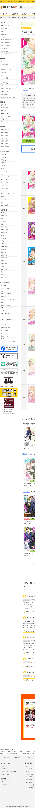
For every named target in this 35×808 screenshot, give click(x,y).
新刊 (2, 31)
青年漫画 (3, 160)
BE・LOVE (4, 285)
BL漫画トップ (4, 51)
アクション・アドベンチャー (8, 193)
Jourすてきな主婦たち (7, 319)
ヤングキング (4, 330)
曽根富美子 (4, 258)
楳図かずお (4, 227)
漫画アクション (5, 336)
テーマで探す (4, 107)
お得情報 (4, 784)
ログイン (3, 75)
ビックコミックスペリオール (8, 341)
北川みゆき (4, 241)
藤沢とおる (4, 272)
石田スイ (3, 218)
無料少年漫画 (4, 143)
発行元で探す (4, 119)
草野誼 (2, 244)
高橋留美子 (4, 263)
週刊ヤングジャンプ (6, 308)
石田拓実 (3, 221)
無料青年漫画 (4, 141)
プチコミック (4, 291)
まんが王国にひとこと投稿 (8, 97)
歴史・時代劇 (4, 188)
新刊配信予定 (4, 34)
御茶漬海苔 (4, 232)
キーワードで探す (5, 116)
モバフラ (3, 339)
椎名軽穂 (3, 249)
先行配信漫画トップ (6, 40)
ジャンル (3, 37)
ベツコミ (3, 316)
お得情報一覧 (4, 64)
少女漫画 (3, 157)
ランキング (4, 28)
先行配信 (15, 14)
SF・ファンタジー (6, 199)
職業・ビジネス (5, 182)
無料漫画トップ (5, 25)
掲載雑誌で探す (5, 113)
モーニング (4, 322)
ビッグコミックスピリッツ (8, 299)
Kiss (2, 302)
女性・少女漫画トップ (7, 42)
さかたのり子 (4, 246)
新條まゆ (3, 252)
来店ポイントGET (5, 61)
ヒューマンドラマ (5, 177)
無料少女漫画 (4, 138)
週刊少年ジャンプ (5, 296)
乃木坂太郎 (4, 266)
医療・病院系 (4, 205)
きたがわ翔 (4, 238)
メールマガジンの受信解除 (9, 771)
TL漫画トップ (4, 48)
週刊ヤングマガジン (6, 294)
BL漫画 (3, 168)
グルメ (2, 202)
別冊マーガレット (5, 313)
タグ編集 (25, 91)
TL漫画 (3, 165)
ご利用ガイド (4, 91)
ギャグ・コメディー (6, 179)
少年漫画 (3, 163)
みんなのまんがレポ (6, 122)
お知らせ (3, 86)
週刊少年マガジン (5, 305)
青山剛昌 (3, 213)
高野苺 (2, 260)
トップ (5, 14)
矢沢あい (3, 277)
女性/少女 (25, 14)
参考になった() (30, 612)
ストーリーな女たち (6, 288)
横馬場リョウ (27, 454)
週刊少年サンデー (5, 327)
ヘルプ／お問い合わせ (7, 88)
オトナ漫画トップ (5, 54)
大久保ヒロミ (4, 229)
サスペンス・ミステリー (7, 185)
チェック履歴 (4, 78)
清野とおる (4, 255)
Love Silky (26, 492)
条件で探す (4, 105)
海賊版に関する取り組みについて (9, 386)
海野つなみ (4, 224)
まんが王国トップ (6, 757)
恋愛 (2, 174)
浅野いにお (4, 215)
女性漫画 (3, 154)
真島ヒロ (3, 274)
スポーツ (3, 191)
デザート (3, 333)
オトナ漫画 (4, 171)
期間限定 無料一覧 (6, 146)
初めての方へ (4, 94)
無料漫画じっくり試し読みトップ (24, 757)
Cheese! (3, 310)
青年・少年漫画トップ (7, 45)
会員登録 (3, 72)
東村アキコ (4, 269)
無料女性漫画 (4, 135)
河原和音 (3, 235)
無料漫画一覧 (4, 132)
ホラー (2, 196)
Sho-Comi (3, 324)
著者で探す (4, 110)
